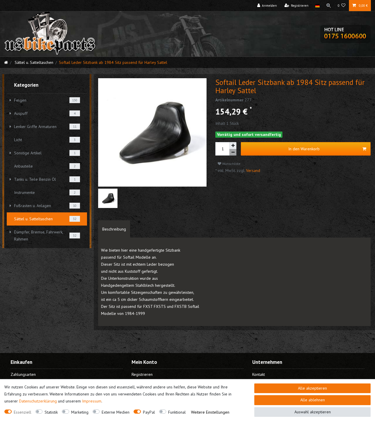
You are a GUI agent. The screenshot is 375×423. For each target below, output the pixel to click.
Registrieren (142, 374)
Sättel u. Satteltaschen (33, 62)
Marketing (79, 412)
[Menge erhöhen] (232, 145)
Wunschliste (231, 163)
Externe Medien (115, 412)
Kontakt (258, 374)
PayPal (149, 412)
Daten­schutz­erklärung (38, 401)
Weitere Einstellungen (210, 412)
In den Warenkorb (304, 148)
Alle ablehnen (312, 399)
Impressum (91, 401)
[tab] (114, 229)
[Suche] (329, 5)
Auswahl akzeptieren (312, 412)
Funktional (177, 412)
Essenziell (22, 412)
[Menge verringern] (232, 152)
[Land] (317, 5)
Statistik (51, 412)
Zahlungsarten (23, 374)
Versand (252, 170)
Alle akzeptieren (312, 388)
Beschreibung (114, 229)
